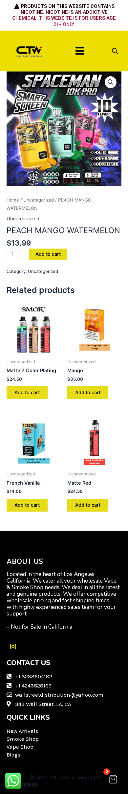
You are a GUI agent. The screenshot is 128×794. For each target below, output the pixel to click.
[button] (80, 50)
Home (13, 200)
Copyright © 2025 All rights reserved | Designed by (62, 781)
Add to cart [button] (27, 393)
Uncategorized (38, 200)
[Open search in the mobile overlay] (115, 51)
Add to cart (48, 254)
